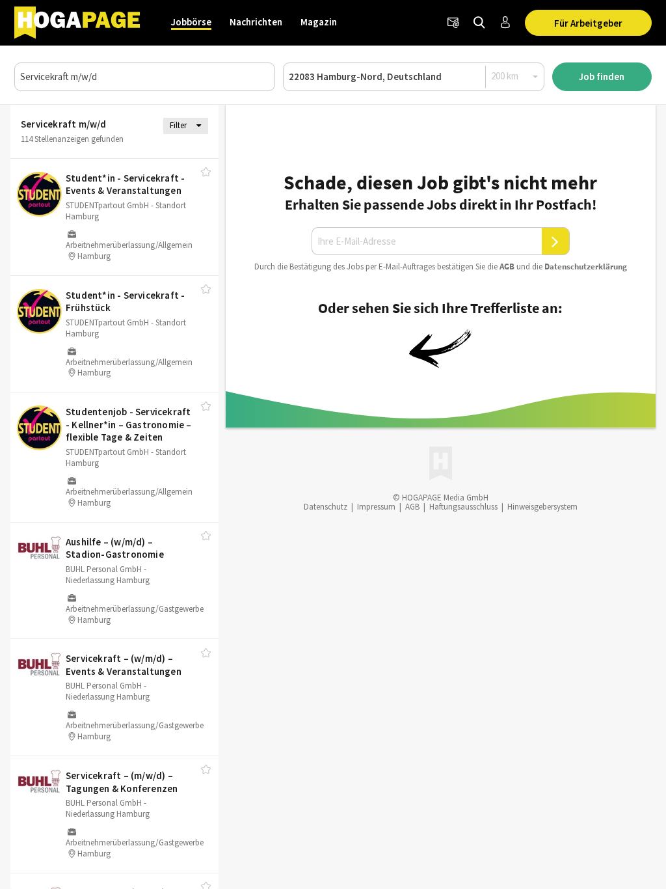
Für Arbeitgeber (588, 23)
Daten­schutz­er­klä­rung (585, 266)
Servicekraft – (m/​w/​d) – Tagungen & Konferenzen (122, 782)
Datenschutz (325, 506)
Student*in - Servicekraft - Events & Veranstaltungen (125, 184)
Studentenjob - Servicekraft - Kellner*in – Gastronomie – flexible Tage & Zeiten (129, 424)
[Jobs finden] (479, 23)
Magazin (318, 22)
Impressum (376, 506)
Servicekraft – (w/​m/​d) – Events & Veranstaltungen (123, 664)
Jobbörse (191, 22)
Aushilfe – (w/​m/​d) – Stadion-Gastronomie (115, 548)
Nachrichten (256, 22)
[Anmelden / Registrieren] (505, 23)
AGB (507, 266)
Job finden (601, 76)
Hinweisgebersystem (542, 506)
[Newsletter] (453, 23)
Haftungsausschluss (463, 506)
